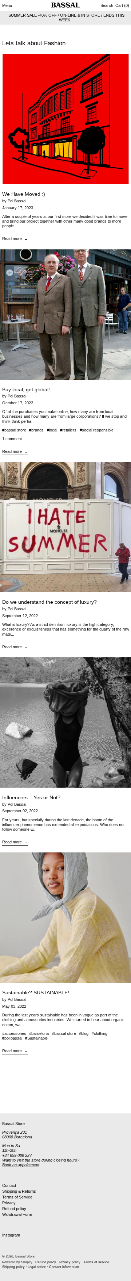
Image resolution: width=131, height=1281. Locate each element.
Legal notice (37, 1267)
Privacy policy (69, 1262)
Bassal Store (25, 1256)
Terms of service (96, 1262)
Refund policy (14, 1208)
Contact (9, 1185)
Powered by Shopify (17, 1262)
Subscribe (11, 1101)
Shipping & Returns (19, 1191)
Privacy (9, 1203)
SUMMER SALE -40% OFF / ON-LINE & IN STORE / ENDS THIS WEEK (66, 17)
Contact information (64, 1267)
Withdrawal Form (17, 1214)
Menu (7, 5)
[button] (106, 5)
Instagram (11, 1235)
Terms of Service (17, 1197)
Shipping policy (13, 1267)
